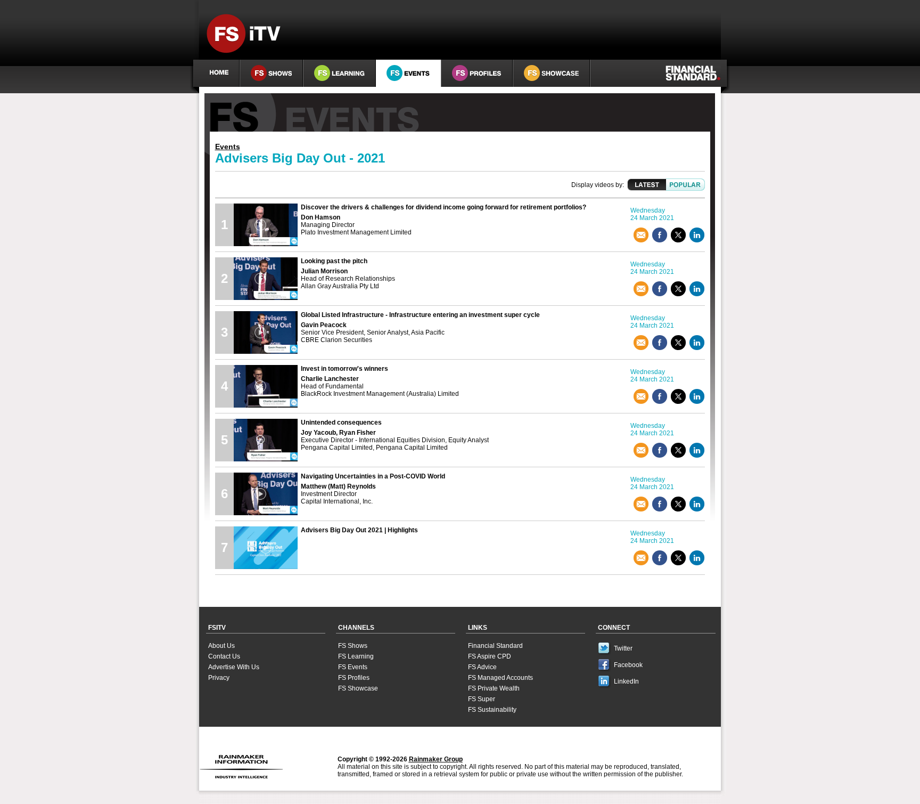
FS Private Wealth (494, 688)
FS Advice (482, 667)
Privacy (218, 677)
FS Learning (356, 656)
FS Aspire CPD (489, 656)
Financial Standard (495, 645)
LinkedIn (626, 681)
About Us (221, 645)
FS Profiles (353, 677)
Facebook (628, 665)
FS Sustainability (492, 709)
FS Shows (352, 645)
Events (227, 146)
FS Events (352, 667)
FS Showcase (358, 688)
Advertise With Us (233, 667)
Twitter (623, 648)
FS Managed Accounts (500, 677)
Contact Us (224, 656)
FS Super (481, 699)
